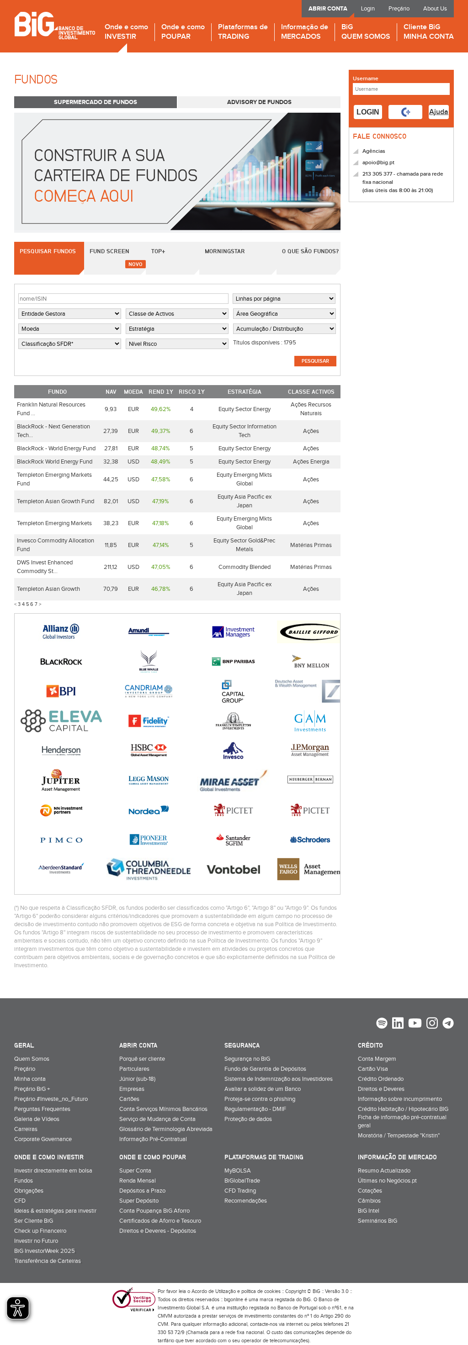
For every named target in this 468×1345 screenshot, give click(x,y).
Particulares (134, 1069)
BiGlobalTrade (242, 1180)
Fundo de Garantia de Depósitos (265, 1069)
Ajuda (438, 112)
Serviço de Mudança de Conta (157, 1119)
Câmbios (369, 1200)
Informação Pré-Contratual (153, 1139)
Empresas (131, 1089)
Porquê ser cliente (142, 1059)
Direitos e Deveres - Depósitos (157, 1231)
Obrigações (28, 1190)
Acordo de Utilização (213, 1291)
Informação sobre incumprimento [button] (400, 1099)
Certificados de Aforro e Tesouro (160, 1221)
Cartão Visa (373, 1069)
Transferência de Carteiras (47, 1261)
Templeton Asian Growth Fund (55, 501)
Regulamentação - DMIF (255, 1109)
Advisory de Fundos (259, 102)
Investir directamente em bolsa (53, 1170)
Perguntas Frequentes (42, 1109)
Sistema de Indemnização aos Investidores (278, 1079)
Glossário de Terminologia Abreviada (166, 1129)
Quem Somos (31, 1059)
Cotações (370, 1190)
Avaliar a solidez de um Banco (262, 1089)
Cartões (129, 1099)
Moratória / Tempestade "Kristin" (399, 1135)
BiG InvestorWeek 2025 (44, 1251)
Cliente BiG (429, 32)
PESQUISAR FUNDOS (48, 251)
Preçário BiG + (32, 1089)
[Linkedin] (398, 1024)
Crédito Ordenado (381, 1079)
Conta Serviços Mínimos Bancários (163, 1109)
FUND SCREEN (109, 251)
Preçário (399, 8)
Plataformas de (243, 32)
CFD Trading (240, 1190)
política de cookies (261, 1291)
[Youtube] (415, 1024)
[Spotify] (382, 1024)
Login (368, 8)
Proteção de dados (248, 1119)
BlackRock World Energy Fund (54, 461)
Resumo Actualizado (384, 1170)
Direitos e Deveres (381, 1089)
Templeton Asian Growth (48, 589)
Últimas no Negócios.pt (387, 1180)
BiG (365, 32)
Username (365, 78)
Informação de (304, 32)
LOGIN (367, 112)
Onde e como (126, 32)
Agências (373, 151)
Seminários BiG (377, 1221)
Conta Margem (377, 1059)
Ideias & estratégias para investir (55, 1211)
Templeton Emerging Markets (54, 523)
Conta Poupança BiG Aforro (154, 1211)
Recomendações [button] (245, 1200)
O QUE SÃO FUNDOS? (310, 251)
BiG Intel (368, 1211)
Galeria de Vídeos (36, 1119)
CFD (20, 1200)
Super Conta (135, 1170)
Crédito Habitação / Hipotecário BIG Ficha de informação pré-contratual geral (403, 1117)
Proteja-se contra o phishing (259, 1099)
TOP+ (158, 251)
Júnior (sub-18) (137, 1079)
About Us (435, 8)
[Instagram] (432, 1024)
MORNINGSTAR (225, 251)
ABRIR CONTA (327, 8)
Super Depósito (139, 1200)
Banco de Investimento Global (54, 25)
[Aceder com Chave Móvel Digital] (405, 112)
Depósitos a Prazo (142, 1190)
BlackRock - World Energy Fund (56, 448)
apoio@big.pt (378, 162)
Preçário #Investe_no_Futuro (51, 1099)
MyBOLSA (237, 1170)
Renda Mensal (137, 1180)
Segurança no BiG (247, 1059)
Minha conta (30, 1079)
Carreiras (25, 1129)
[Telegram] (448, 1024)
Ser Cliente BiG (33, 1221)
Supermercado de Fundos (95, 102)
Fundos (23, 1180)
